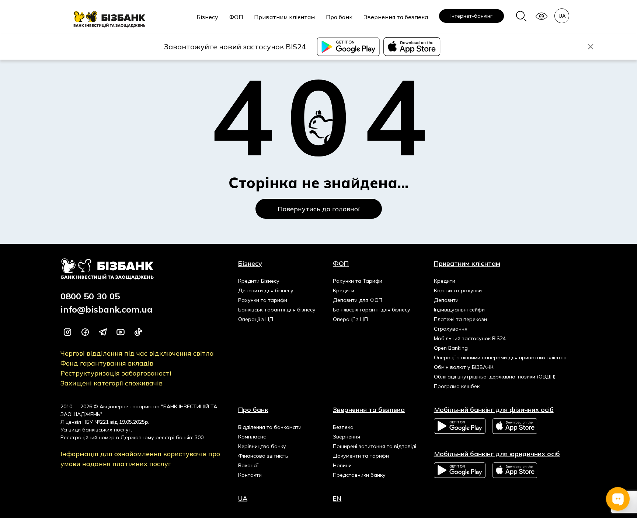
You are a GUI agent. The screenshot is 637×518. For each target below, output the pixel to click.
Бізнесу (207, 17)
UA (242, 498)
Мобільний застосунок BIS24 (470, 338)
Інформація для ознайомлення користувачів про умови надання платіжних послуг (140, 459)
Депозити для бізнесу (265, 290)
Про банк (339, 17)
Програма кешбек (457, 386)
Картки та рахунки (458, 290)
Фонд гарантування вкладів (106, 363)
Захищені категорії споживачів (111, 383)
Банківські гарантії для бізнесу (277, 309)
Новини (342, 465)
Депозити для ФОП (357, 300)
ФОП (236, 17)
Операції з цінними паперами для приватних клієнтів (500, 357)
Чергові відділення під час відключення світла (137, 353)
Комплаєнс (252, 436)
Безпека (343, 427)
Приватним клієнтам (284, 17)
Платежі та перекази (460, 319)
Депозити (446, 300)
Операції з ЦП (255, 319)
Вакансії (248, 465)
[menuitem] (207, 21)
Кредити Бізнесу (258, 281)
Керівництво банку (262, 446)
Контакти (250, 475)
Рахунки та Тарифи (357, 281)
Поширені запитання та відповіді (374, 446)
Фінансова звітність (263, 455)
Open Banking (451, 348)
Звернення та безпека (395, 17)
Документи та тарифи (361, 455)
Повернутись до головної (319, 209)
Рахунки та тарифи (262, 300)
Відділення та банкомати (270, 427)
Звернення (346, 436)
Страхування (450, 328)
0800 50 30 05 (90, 296)
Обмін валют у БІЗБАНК (464, 367)
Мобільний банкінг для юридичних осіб (497, 454)
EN (337, 498)
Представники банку (359, 475)
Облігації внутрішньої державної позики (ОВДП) (495, 376)
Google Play (459, 426)
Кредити (343, 290)
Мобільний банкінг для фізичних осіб (494, 409)
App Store (515, 426)
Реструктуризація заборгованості (115, 373)
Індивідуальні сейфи (459, 309)
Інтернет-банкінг (471, 16)
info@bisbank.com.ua (106, 309)
